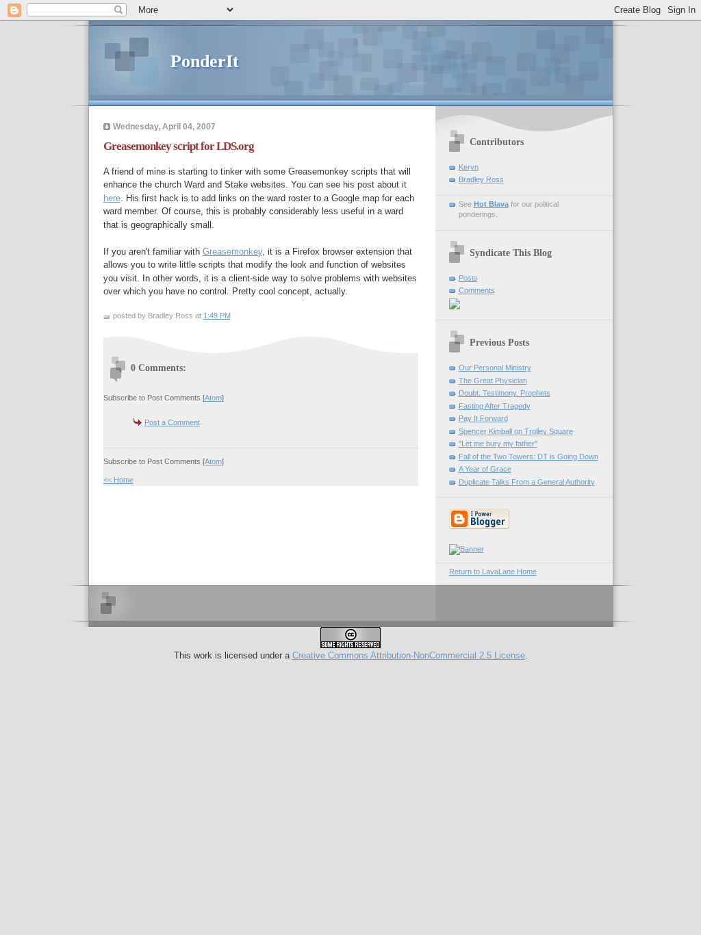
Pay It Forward (483, 418)
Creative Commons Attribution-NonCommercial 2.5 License (408, 655)
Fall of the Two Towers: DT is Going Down (528, 456)
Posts (468, 278)
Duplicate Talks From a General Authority (527, 482)
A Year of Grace (485, 469)
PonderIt (204, 61)
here (111, 198)
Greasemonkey (232, 251)
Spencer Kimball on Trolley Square (516, 431)
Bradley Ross (481, 179)
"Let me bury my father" (498, 443)
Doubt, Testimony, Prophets (504, 393)
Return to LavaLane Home (493, 571)
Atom (213, 398)
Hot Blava (491, 204)
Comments (477, 290)
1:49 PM (217, 315)
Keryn (469, 167)
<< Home (118, 480)
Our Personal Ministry (495, 367)
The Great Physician (493, 380)
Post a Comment (172, 422)
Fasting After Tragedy (495, 406)
